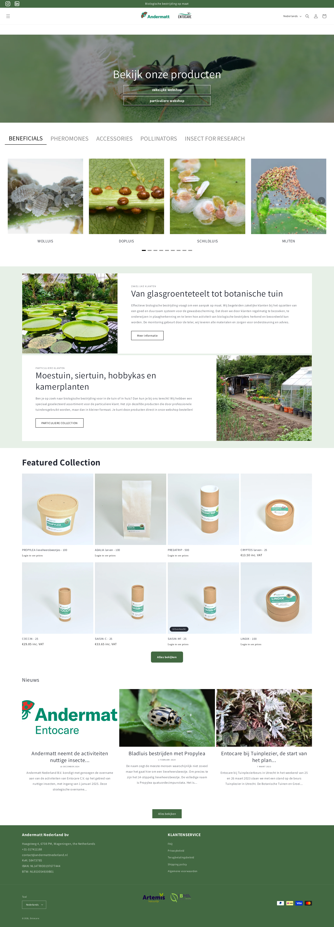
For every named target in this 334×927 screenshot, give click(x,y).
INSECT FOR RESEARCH (215, 138)
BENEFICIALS (26, 138)
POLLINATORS (158, 138)
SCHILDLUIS (207, 241)
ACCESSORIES (114, 138)
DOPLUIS (126, 241)
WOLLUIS (45, 241)
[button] (8, 16)
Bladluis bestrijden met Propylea (167, 753)
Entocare (34, 918)
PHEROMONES (69, 138)
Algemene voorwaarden (183, 871)
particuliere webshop (167, 100)
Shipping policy (177, 864)
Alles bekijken (167, 657)
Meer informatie (147, 335)
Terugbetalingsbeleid (181, 857)
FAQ (170, 844)
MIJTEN (288, 241)
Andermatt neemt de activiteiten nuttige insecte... (70, 757)
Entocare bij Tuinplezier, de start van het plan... (264, 757)
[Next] (321, 201)
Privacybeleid (176, 850)
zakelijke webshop (167, 89)
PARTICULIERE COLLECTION (59, 423)
